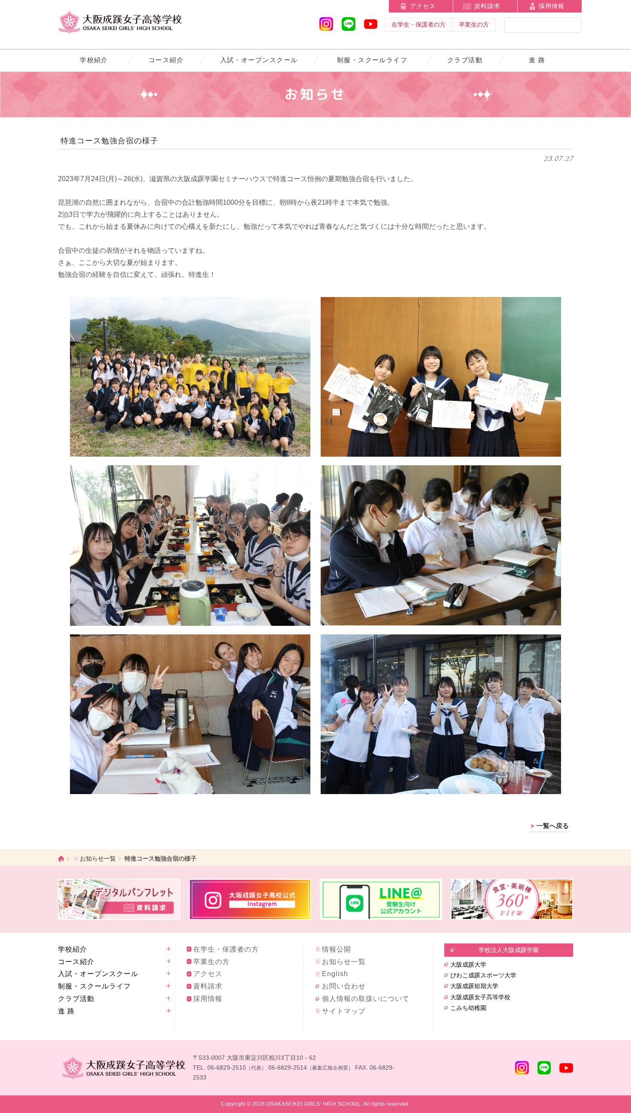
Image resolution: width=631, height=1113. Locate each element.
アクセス (423, 6)
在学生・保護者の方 (418, 24)
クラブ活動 (464, 60)
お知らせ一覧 (98, 858)
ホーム (61, 858)
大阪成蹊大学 (468, 964)
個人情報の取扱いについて (366, 998)
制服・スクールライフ (372, 60)
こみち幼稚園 (468, 1007)
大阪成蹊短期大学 (474, 986)
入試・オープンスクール (259, 60)
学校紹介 (94, 60)
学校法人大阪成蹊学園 (509, 949)
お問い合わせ (344, 986)
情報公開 (336, 949)
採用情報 (551, 6)
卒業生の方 (474, 24)
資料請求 (487, 6)
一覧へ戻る (553, 825)
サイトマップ (344, 1011)
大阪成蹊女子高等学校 (480, 997)
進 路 (537, 60)
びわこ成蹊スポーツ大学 (483, 975)
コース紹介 (166, 60)
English (335, 973)
